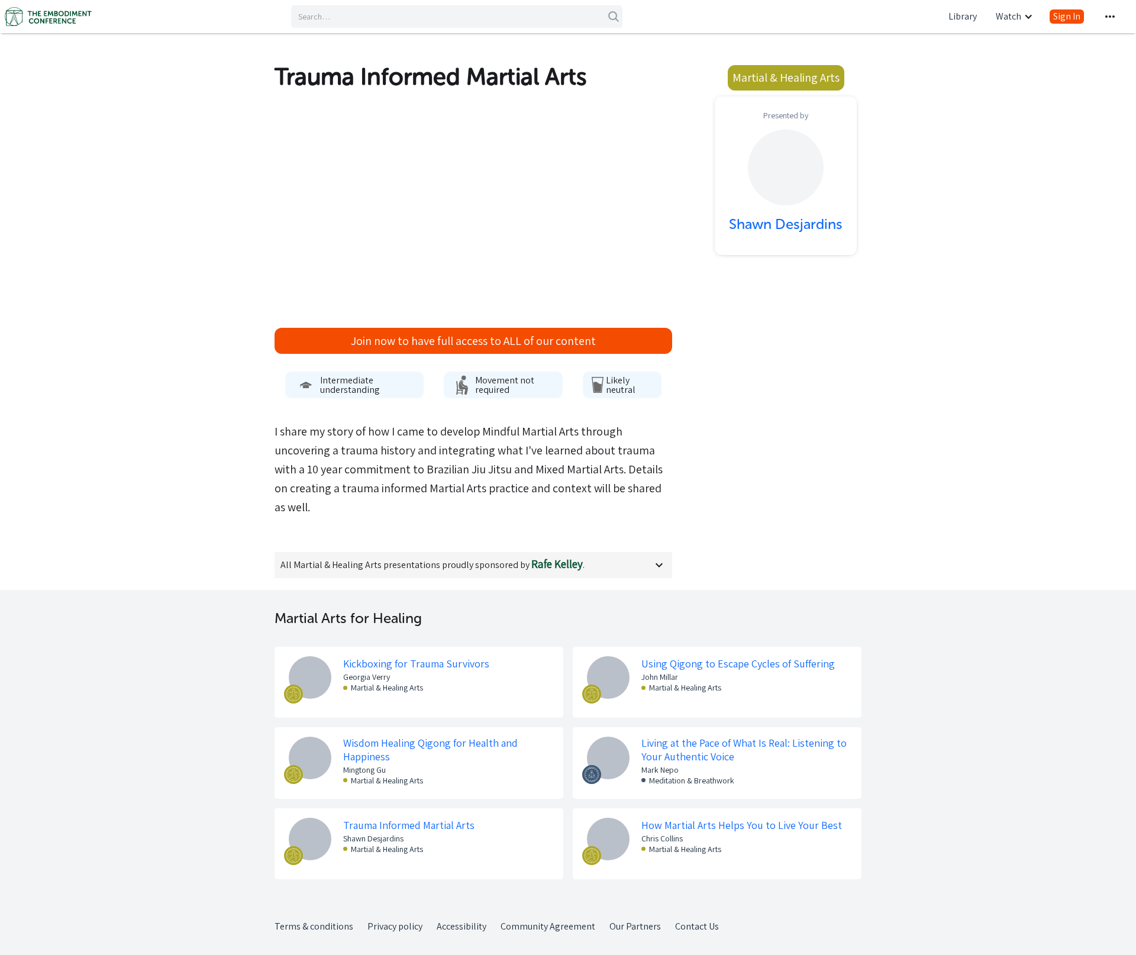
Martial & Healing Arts (387, 687)
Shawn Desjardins (373, 838)
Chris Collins (662, 838)
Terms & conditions (314, 926)
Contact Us (697, 926)
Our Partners (635, 926)
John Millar (659, 677)
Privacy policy (394, 926)
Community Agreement (548, 926)
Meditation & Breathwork (691, 780)
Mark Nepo (660, 769)
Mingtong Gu (364, 769)
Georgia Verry (366, 677)
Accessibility (461, 926)
